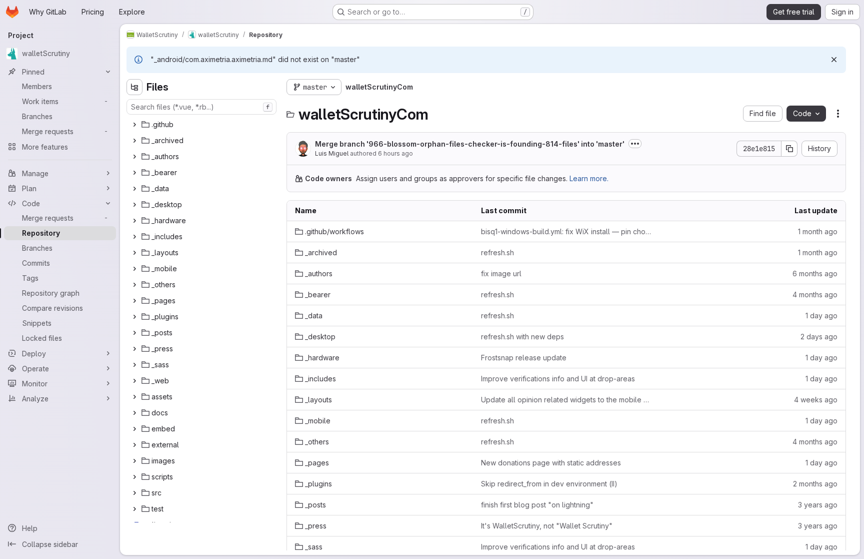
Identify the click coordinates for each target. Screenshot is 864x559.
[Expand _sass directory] (134, 365)
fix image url (501, 273)
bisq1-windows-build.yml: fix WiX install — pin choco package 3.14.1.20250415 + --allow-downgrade (566, 231)
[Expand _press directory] (134, 349)
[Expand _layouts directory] (134, 253)
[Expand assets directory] (134, 397)
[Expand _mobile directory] (134, 269)
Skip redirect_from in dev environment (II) (549, 483)
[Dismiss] (834, 60)
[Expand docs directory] (134, 413)
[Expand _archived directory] (134, 141)
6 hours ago (395, 153)
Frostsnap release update (523, 357)
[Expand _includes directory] (134, 237)
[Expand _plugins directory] (134, 317)
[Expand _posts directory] (134, 333)
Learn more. (589, 178)
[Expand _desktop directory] (134, 205)
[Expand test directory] (134, 509)
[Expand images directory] (134, 461)
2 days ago (819, 336)
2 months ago (815, 483)
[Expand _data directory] (134, 189)
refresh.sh (497, 252)
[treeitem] (202, 125)
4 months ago (815, 294)
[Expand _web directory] (134, 381)
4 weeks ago (816, 399)
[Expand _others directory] (134, 285)
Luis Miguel (331, 153)
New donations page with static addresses (551, 462)
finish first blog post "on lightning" (537, 504)
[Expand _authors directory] (134, 157)
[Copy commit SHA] (790, 149)
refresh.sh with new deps (522, 336)
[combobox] (201, 107)
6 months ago (815, 273)
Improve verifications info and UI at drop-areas (558, 378)
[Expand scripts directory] (134, 477)
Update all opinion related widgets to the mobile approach (566, 399)
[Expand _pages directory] (134, 301)
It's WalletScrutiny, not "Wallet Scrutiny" (546, 525)
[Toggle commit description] (635, 143)
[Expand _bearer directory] (134, 173)
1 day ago (822, 315)
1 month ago (818, 231)
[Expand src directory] (134, 493)
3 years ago (818, 504)
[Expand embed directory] (134, 429)
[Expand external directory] (134, 445)
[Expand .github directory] (134, 125)
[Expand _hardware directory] (134, 221)
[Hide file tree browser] (134, 87)
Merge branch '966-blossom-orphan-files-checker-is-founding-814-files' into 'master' (469, 144)
